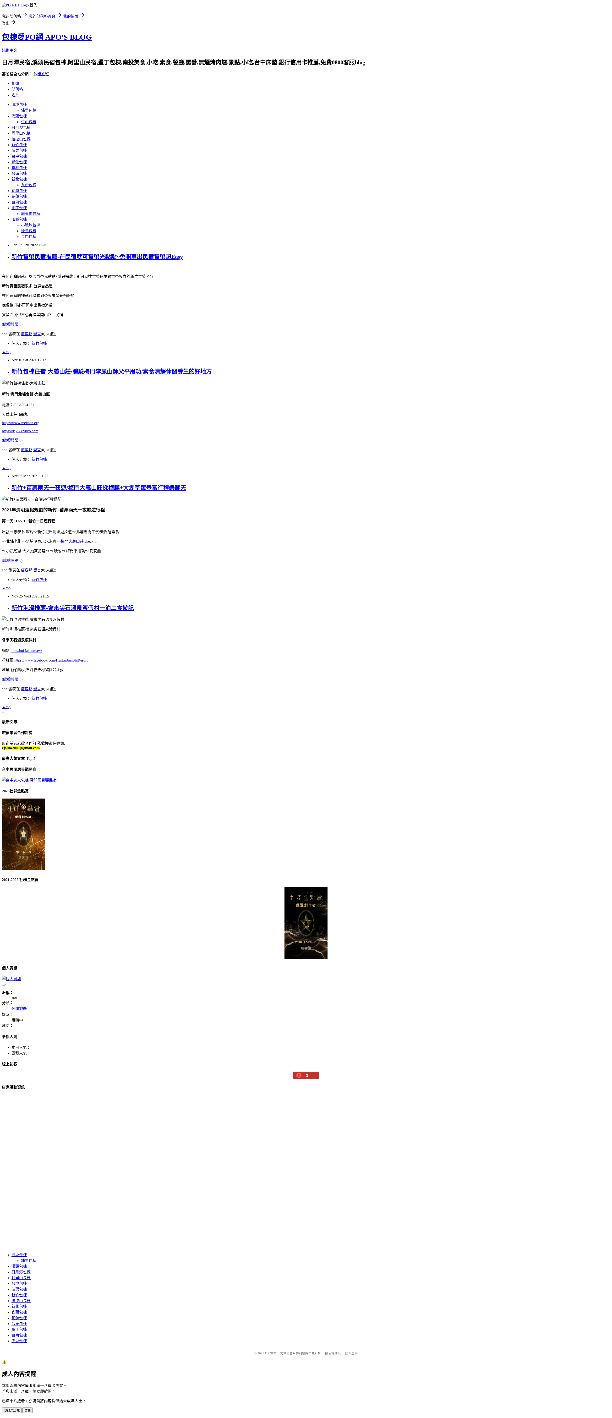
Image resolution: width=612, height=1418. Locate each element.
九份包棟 (28, 185)
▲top (6, 352)
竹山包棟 (28, 122)
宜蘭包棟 (19, 191)
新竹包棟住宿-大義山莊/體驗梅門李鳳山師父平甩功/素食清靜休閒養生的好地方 (111, 371)
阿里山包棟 (21, 133)
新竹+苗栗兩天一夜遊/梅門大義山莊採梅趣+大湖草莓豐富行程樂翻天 (98, 488)
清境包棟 (19, 105)
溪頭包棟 (19, 116)
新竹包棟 (19, 145)
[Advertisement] (38, 1175)
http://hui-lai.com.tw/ (26, 651)
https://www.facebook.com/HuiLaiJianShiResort (50, 660)
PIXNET (270, 1353)
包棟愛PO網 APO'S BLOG (47, 37)
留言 (37, 334)
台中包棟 (19, 156)
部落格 (17, 89)
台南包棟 (19, 173)
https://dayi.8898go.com (20, 431)
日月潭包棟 (21, 128)
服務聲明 (351, 1353)
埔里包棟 (28, 110)
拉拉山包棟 (21, 139)
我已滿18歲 (12, 1410)
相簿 (15, 84)
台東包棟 (19, 202)
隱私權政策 (333, 1353)
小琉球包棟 (30, 225)
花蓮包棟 (19, 196)
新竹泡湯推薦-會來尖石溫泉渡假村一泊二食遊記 (72, 608)
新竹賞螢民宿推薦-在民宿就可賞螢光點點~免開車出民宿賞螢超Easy (97, 257)
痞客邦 (26, 334)
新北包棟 (19, 179)
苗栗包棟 (19, 150)
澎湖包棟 (19, 219)
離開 (27, 1410)
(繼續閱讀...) (12, 324)
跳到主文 (9, 50)
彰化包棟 (19, 162)
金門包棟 (28, 237)
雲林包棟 (19, 168)
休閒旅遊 (41, 74)
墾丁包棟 (19, 208)
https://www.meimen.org (20, 423)
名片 (15, 95)
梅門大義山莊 (72, 541)
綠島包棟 (28, 231)
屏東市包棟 (30, 214)
